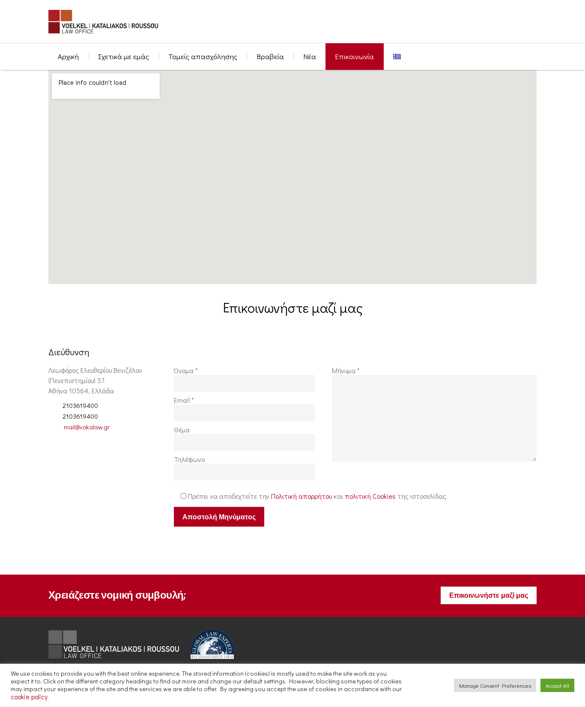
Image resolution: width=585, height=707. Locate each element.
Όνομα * (186, 370)
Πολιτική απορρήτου (301, 495)
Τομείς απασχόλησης (202, 56)
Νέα (309, 56)
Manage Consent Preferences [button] (495, 685)
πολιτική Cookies (370, 495)
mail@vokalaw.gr (87, 426)
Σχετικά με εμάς (123, 56)
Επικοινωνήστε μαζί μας (488, 595)
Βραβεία (270, 56)
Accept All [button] (557, 685)
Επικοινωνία (354, 56)
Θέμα (182, 429)
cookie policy (29, 696)
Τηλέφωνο (189, 459)
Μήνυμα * (346, 370)
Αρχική (68, 56)
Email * (184, 400)
